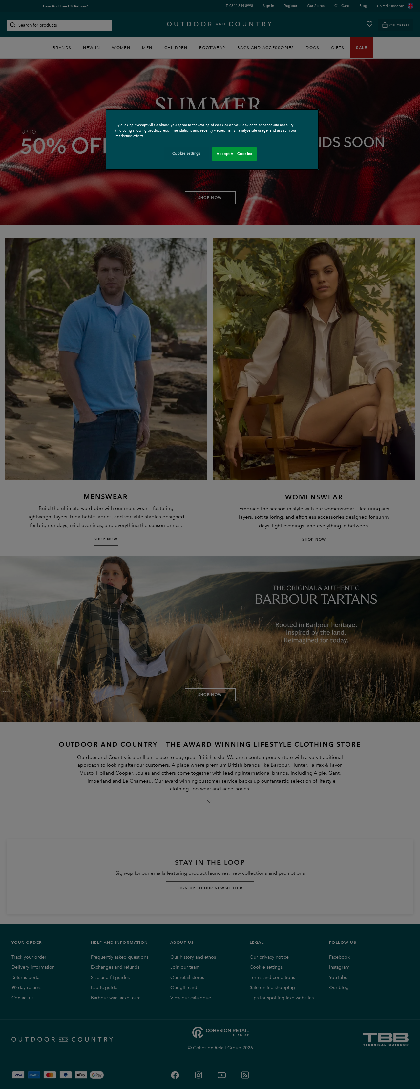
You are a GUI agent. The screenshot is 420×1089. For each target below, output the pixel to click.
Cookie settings (186, 153)
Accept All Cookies (234, 153)
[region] (212, 139)
